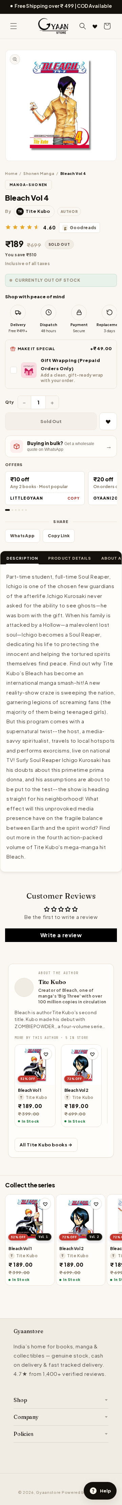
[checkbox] (61, 370)
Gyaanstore (48, 1492)
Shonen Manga (38, 173)
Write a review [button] (61, 935)
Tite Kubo (51, 981)
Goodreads (80, 227)
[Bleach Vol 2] (81, 1065)
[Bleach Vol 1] (35, 1065)
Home (11, 173)
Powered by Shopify (83, 1492)
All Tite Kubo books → (46, 1144)
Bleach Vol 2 (76, 1090)
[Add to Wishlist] (108, 421)
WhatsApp (22, 535)
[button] (13, 26)
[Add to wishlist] (46, 1054)
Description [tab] (22, 558)
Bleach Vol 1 (29, 1090)
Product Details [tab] (69, 558)
